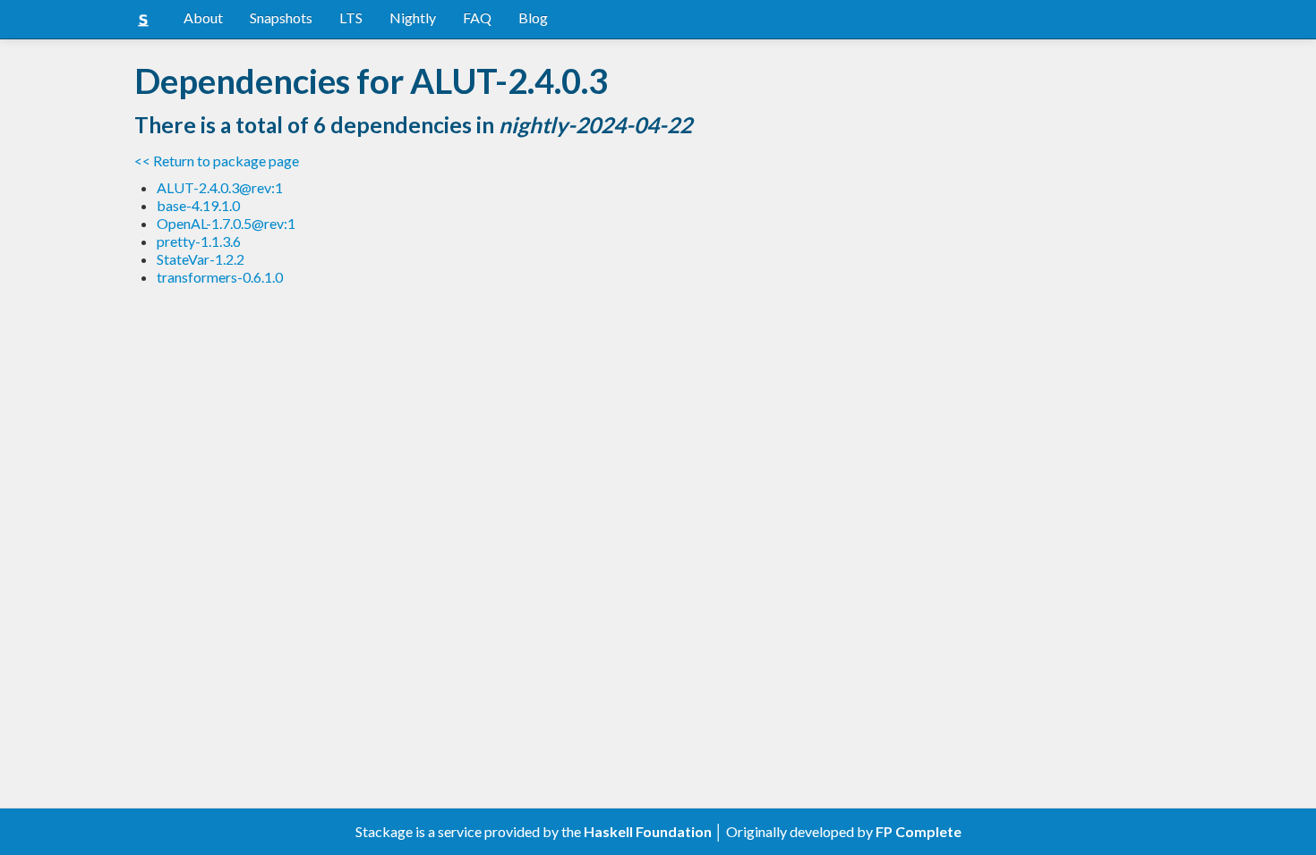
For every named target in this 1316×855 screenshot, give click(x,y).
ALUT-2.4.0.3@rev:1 (220, 187)
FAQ (477, 17)
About (203, 17)
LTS (351, 17)
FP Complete (918, 831)
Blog (533, 17)
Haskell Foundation (648, 831)
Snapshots (281, 17)
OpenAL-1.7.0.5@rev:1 (226, 223)
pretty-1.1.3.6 (199, 241)
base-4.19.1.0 (198, 205)
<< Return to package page (216, 160)
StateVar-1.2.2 (200, 258)
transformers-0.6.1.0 (220, 276)
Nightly (412, 17)
